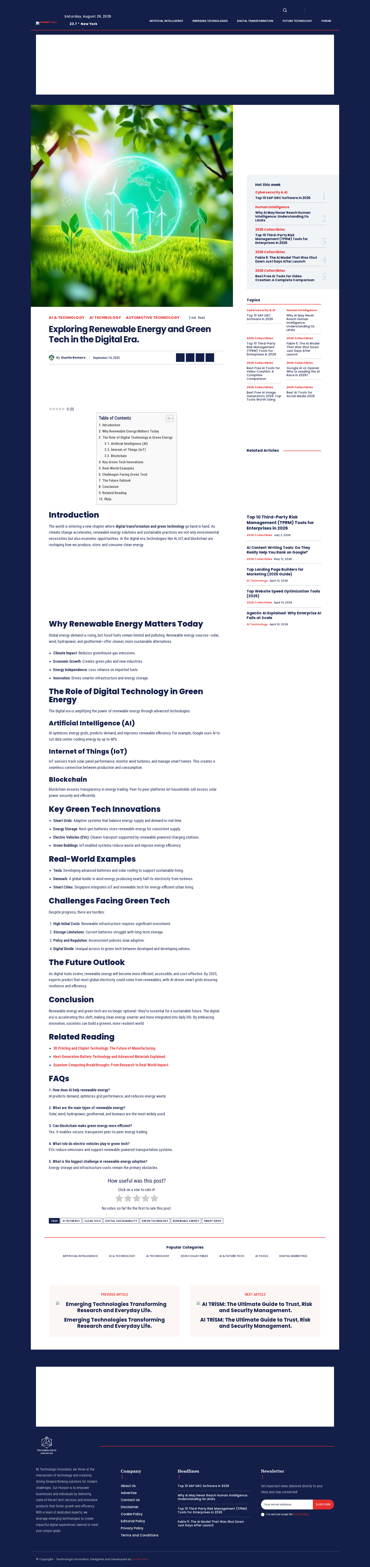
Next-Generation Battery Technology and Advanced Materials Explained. (109, 1056)
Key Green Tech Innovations (122, 462)
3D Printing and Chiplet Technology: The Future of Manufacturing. (104, 1048)
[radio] (119, 1199)
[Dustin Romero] (52, 357)
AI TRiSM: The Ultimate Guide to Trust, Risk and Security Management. (255, 1323)
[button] (285, 10)
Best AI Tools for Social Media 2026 (300, 394)
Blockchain (119, 456)
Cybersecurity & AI (271, 192)
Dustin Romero (73, 357)
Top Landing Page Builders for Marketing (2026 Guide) (275, 572)
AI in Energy (71, 1220)
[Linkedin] (322, 10)
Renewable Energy (186, 1220)
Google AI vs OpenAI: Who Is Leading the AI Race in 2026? (303, 371)
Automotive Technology (153, 317)
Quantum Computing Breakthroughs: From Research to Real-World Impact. (111, 1065)
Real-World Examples (118, 468)
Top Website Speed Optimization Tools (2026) (283, 594)
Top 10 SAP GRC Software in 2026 (282, 198)
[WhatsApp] (210, 357)
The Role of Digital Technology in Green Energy (137, 437)
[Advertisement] (164, 65)
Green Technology (155, 1220)
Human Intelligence (272, 207)
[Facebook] (311, 10)
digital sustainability (121, 1220)
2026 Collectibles (270, 229)
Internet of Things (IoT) (128, 449)
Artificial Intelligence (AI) (129, 443)
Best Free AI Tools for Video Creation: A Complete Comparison (284, 278)
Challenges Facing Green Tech (124, 474)
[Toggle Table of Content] (167, 418)
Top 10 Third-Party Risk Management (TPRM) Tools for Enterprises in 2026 (281, 239)
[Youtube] (337, 10)
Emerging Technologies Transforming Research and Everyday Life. (114, 1323)
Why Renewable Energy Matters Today (130, 431)
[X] (332, 10)
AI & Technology (67, 317)
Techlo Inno (140, 1559)
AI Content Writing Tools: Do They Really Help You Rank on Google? (278, 550)
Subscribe (323, 1504)
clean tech (92, 1220)
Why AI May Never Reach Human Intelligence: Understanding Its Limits (282, 216)
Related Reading (114, 493)
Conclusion (110, 486)
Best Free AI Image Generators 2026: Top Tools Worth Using (264, 396)
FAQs (107, 499)
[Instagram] (316, 10)
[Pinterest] (200, 357)
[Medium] (327, 10)
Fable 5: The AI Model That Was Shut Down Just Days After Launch (286, 259)
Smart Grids (212, 1220)
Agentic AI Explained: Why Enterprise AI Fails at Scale (284, 615)
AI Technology (105, 317)
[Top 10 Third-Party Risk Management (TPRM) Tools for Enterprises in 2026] (284, 484)
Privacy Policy (300, 1514)
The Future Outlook (116, 480)
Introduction (111, 425)
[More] (219, 357)
